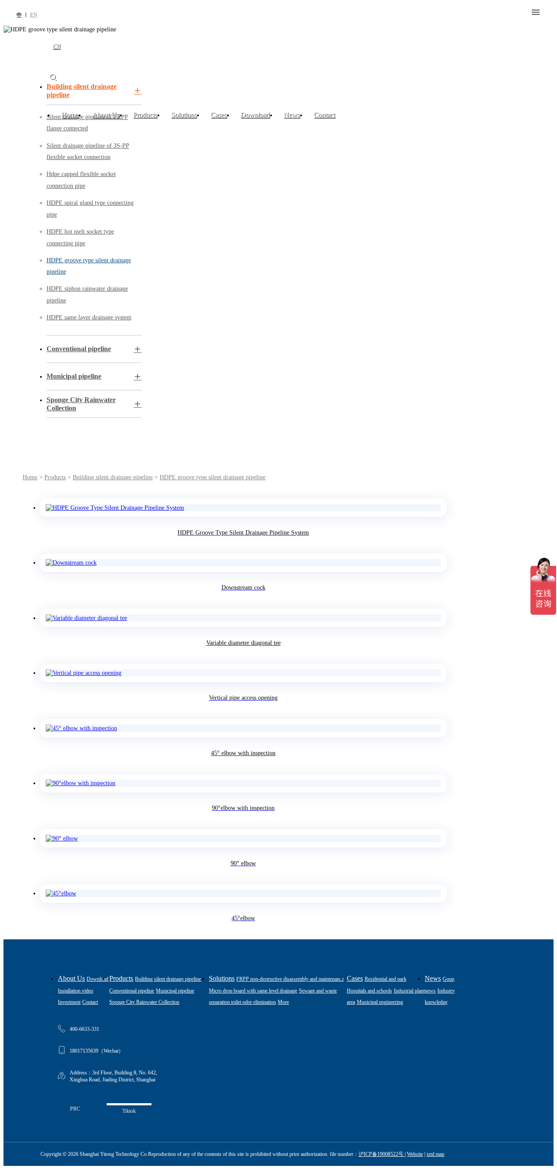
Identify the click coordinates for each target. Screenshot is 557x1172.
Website (415, 1154)
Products (145, 115)
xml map (435, 1154)
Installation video (75, 991)
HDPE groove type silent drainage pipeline (212, 477)
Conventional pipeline (131, 991)
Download (255, 115)
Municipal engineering (380, 1002)
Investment (69, 1002)
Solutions (184, 115)
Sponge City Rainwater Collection (144, 1002)
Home (69, 115)
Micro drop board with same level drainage (253, 991)
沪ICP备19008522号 (382, 1154)
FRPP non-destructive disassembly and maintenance (290, 979)
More (283, 1002)
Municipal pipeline (175, 991)
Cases (219, 115)
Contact (324, 115)
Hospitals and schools (369, 991)
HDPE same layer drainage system (89, 317)
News (292, 115)
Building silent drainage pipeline (113, 477)
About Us (105, 115)
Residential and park (385, 979)
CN (56, 46)
